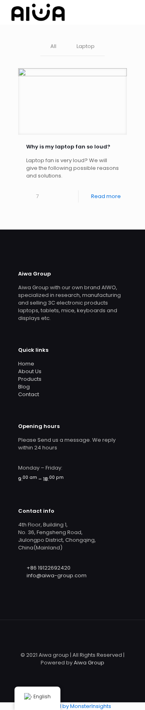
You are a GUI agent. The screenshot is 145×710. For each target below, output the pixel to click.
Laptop (86, 46)
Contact (28, 394)
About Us (29, 371)
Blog (24, 386)
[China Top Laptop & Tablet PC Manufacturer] (38, 12)
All (53, 46)
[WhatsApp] (56, 674)
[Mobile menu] (134, 12)
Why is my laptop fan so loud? (68, 146)
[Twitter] (78, 674)
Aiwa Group (89, 662)
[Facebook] (67, 674)
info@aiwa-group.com (57, 575)
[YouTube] (89, 674)
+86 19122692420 (48, 568)
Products (29, 379)
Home (26, 364)
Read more (106, 196)
